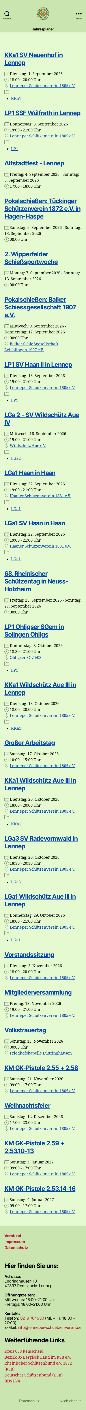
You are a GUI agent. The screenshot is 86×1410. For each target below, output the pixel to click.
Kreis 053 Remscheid (23, 1351)
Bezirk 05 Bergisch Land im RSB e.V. (37, 1357)
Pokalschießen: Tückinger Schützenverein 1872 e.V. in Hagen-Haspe (42, 208)
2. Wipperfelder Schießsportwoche (31, 258)
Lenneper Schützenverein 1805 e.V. (42, 85)
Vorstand (12, 1235)
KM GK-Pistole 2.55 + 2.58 (41, 1068)
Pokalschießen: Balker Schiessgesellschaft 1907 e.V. (40, 307)
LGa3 (16, 882)
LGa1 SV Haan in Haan (34, 523)
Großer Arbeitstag (29, 742)
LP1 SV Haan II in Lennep (38, 364)
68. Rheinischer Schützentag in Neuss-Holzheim (36, 581)
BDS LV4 (12, 1381)
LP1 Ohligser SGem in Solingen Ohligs (34, 630)
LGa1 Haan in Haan (29, 473)
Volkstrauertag (25, 1030)
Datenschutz (16, 1247)
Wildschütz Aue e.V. (28, 445)
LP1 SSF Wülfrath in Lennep (42, 113)
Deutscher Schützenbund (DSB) (33, 1375)
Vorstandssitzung (29, 954)
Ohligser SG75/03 (25, 657)
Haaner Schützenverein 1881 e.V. (40, 496)
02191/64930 (32, 1318)
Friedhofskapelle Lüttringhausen (41, 1053)
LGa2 (16, 458)
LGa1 (16, 508)
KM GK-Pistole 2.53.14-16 (39, 1188)
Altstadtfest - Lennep (34, 163)
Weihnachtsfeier (27, 1105)
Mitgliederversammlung (38, 992)
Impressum (14, 1241)
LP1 (14, 148)
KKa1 (16, 98)
